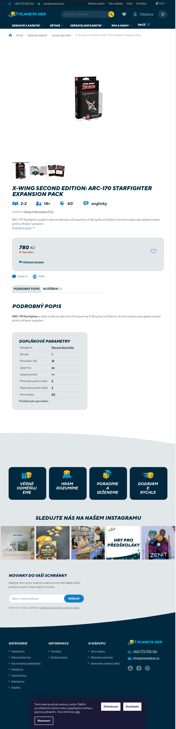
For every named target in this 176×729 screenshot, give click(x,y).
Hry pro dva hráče (63, 347)
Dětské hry (17, 669)
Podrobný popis (22, 228)
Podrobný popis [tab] (27, 288)
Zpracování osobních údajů (105, 663)
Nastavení (43, 720)
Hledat (111, 14)
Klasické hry (17, 681)
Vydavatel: (33, 211)
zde (77, 712)
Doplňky (15, 687)
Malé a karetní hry (21, 657)
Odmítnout (111, 706)
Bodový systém (96, 3)
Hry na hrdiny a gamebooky (26, 663)
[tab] (52, 289)
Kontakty (141, 3)
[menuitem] (27, 26)
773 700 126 (145, 651)
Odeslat (74, 598)
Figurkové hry (18, 675)
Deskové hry (18, 651)
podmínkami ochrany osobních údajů (60, 607)
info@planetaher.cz (146, 658)
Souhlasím (132, 706)
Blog (129, 3)
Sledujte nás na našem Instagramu (88, 518)
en (53, 367)
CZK (161, 3)
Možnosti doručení (33, 262)
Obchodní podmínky (102, 657)
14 (53, 361)
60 (53, 394)
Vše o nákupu (116, 3)
